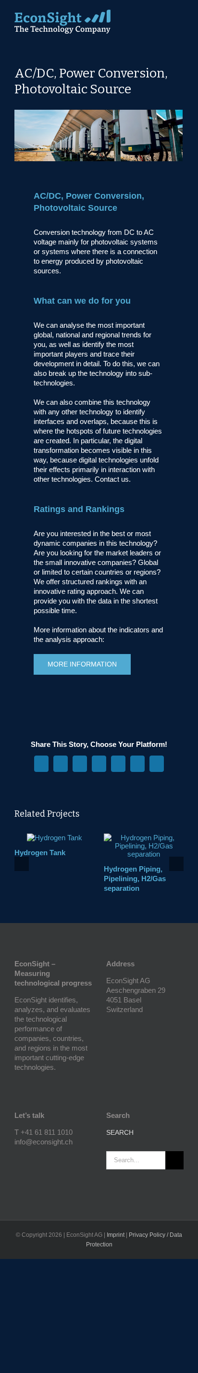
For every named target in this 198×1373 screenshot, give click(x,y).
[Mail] (43, 1159)
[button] (21, 864)
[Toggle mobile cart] (162, 17)
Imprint (115, 1235)
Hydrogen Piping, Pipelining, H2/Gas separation (135, 878)
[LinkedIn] (30, 1159)
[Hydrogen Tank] (54, 838)
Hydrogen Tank (39, 852)
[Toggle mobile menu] (180, 17)
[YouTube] (17, 1159)
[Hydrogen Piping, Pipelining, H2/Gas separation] (144, 838)
